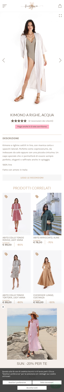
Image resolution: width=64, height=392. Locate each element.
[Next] (60, 60)
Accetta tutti (32, 388)
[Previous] (3, 60)
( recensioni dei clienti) (40, 121)
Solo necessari (46, 382)
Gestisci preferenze (17, 382)
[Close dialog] (3, 307)
